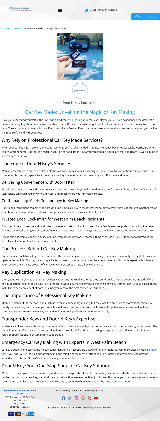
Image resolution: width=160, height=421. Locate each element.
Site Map (98, 390)
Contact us (118, 381)
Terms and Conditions (82, 390)
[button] (60, 10)
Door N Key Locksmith (11, 28)
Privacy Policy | (63, 390)
